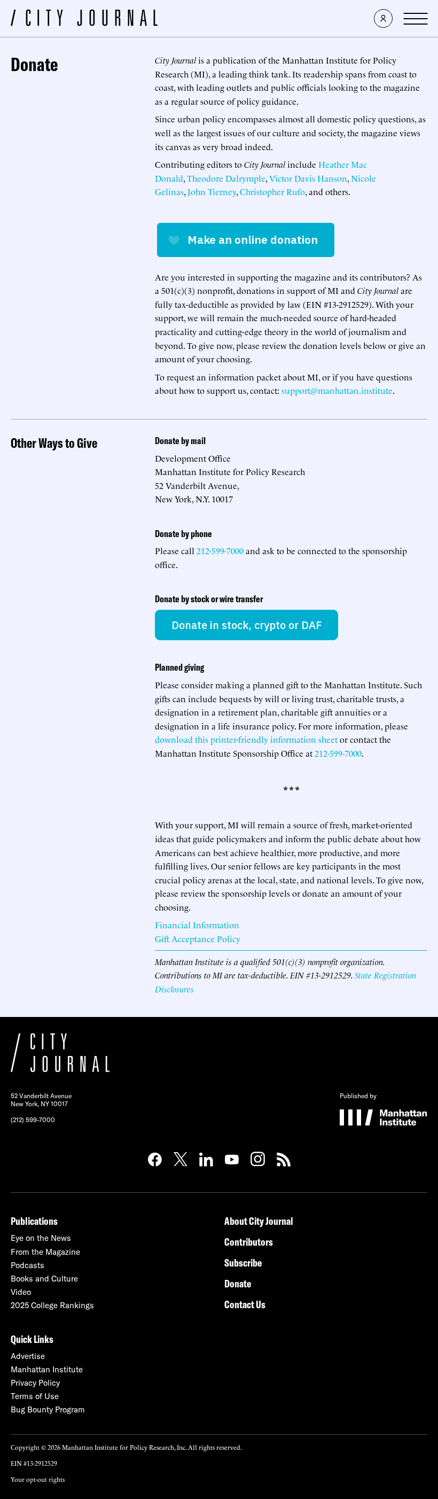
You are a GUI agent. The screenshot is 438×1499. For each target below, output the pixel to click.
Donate (237, 1283)
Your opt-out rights (38, 1479)
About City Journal (258, 1221)
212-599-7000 (220, 550)
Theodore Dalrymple (226, 178)
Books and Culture (44, 1278)
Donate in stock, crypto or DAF (246, 625)
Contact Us (244, 1304)
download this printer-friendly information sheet (246, 739)
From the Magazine (45, 1252)
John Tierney (211, 191)
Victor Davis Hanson (308, 178)
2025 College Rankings (52, 1305)
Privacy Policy (35, 1383)
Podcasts (27, 1265)
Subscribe (243, 1262)
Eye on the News (41, 1238)
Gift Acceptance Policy (197, 938)
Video (21, 1292)
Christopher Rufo (272, 191)
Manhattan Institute (47, 1369)
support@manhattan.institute (337, 390)
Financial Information (197, 924)
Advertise (28, 1356)
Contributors (248, 1241)
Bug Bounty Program (48, 1409)
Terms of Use (35, 1396)
